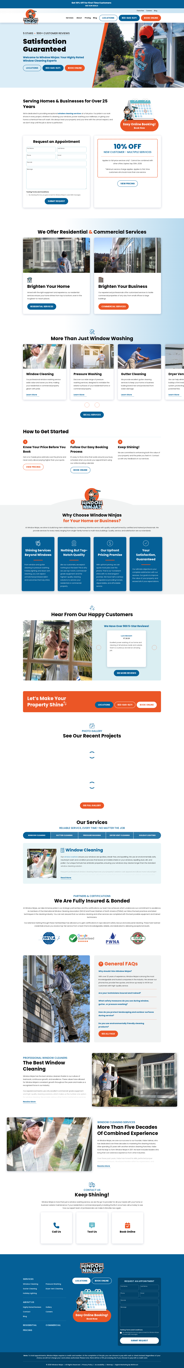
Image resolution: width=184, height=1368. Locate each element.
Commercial (53, 1325)
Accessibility (99, 1365)
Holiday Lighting (30, 1293)
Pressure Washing (53, 1284)
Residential (30, 1325)
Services (69, 18)
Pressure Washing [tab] (92, 835)
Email (59, 155)
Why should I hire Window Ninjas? (115, 971)
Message (30, 169)
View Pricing (127, 183)
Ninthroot (134, 1365)
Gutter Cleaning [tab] (64, 835)
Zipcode (29, 162)
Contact (26, 1311)
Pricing (88, 18)
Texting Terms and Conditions (37, 192)
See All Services (92, 414)
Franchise (140, 11)
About (79, 18)
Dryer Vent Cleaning (54, 1288)
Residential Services (41, 306)
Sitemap (109, 1365)
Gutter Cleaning (30, 1288)
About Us (28, 1302)
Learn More (31, 394)
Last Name (61, 148)
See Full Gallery (92, 805)
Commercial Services (113, 306)
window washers (71, 857)
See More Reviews (126, 673)
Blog (155, 11)
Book (151, 18)
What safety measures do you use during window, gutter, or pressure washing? (123, 1002)
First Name (30, 148)
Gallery (49, 1307)
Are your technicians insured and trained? (119, 993)
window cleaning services (70, 113)
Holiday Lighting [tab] (147, 835)
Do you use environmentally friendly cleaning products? (121, 1025)
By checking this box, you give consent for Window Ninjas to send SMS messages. (55, 195)
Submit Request (56, 201)
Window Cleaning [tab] (36, 835)
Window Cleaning (30, 1284)
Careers (149, 11)
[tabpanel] (44, 372)
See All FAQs (108, 1033)
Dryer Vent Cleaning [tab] (120, 835)
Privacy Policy (87, 1365)
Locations (108, 18)
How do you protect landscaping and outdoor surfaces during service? (126, 1014)
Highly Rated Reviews (32, 1307)
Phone (29, 155)
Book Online (80, 470)
